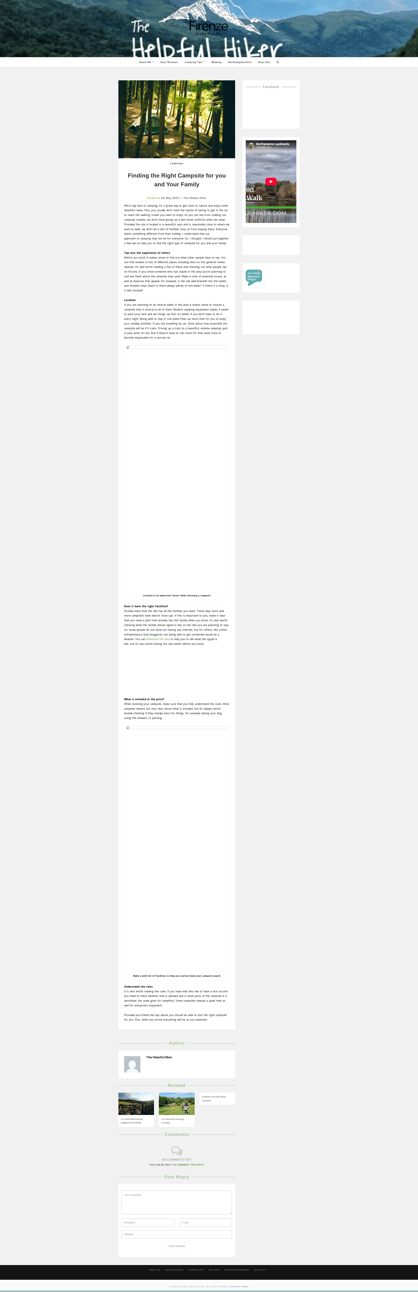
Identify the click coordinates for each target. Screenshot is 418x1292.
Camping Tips (194, 62)
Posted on (163, 198)
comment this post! (190, 1164)
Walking (216, 62)
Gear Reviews (169, 62)
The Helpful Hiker (195, 198)
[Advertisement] (176, 672)
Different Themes (239, 1286)
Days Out (264, 62)
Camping (177, 163)
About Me (145, 62)
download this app (157, 639)
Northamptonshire (240, 62)
